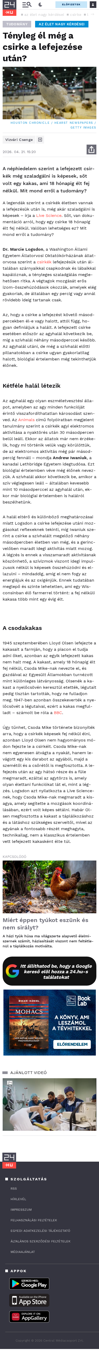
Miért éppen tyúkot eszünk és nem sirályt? (45, 924)
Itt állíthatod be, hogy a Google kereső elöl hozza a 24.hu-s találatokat (56, 971)
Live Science (49, 215)
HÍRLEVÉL (18, 1199)
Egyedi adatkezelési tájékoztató (40, 1231)
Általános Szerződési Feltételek (40, 1241)
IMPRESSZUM (21, 1210)
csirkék (44, 261)
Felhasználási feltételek (34, 1220)
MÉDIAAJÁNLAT (23, 1252)
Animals (26, 419)
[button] (92, 14)
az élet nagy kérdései (44, 14)
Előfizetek (71, 4)
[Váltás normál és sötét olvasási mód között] (40, 5)
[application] (49, 1104)
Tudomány (16, 24)
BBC (58, 712)
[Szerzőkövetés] (40, 140)
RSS (14, 1188)
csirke (75, 14)
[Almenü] (27, 4)
